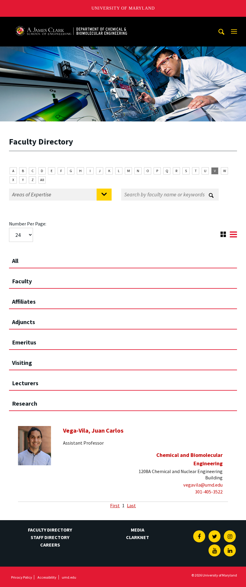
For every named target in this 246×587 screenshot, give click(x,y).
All (42, 179)
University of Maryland (123, 8)
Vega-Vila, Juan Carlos (93, 430)
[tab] (123, 258)
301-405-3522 (209, 492)
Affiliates (24, 301)
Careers (50, 545)
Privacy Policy (21, 577)
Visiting (22, 362)
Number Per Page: (27, 224)
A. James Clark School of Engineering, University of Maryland (71, 22)
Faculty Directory (50, 530)
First (115, 505)
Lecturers (25, 383)
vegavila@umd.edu (203, 485)
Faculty (22, 281)
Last (131, 505)
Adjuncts (23, 322)
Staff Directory (50, 537)
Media (137, 530)
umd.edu (69, 577)
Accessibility (47, 577)
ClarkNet (137, 537)
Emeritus (24, 342)
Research (24, 403)
